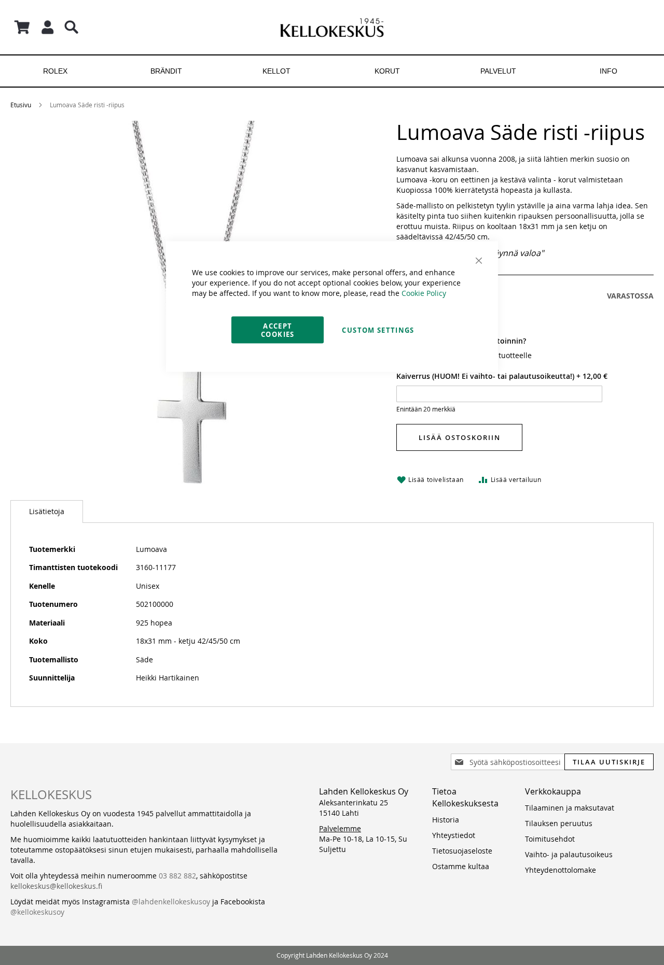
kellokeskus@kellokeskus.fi (56, 886)
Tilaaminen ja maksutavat (569, 808)
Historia (445, 820)
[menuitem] (55, 71)
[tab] (46, 511)
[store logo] (332, 27)
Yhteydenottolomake (560, 870)
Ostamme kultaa (460, 866)
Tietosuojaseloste (462, 851)
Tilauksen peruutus (558, 823)
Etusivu (20, 105)
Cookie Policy (424, 293)
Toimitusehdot (550, 839)
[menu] (332, 71)
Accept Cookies (277, 330)
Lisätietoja (46, 511)
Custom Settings (378, 330)
